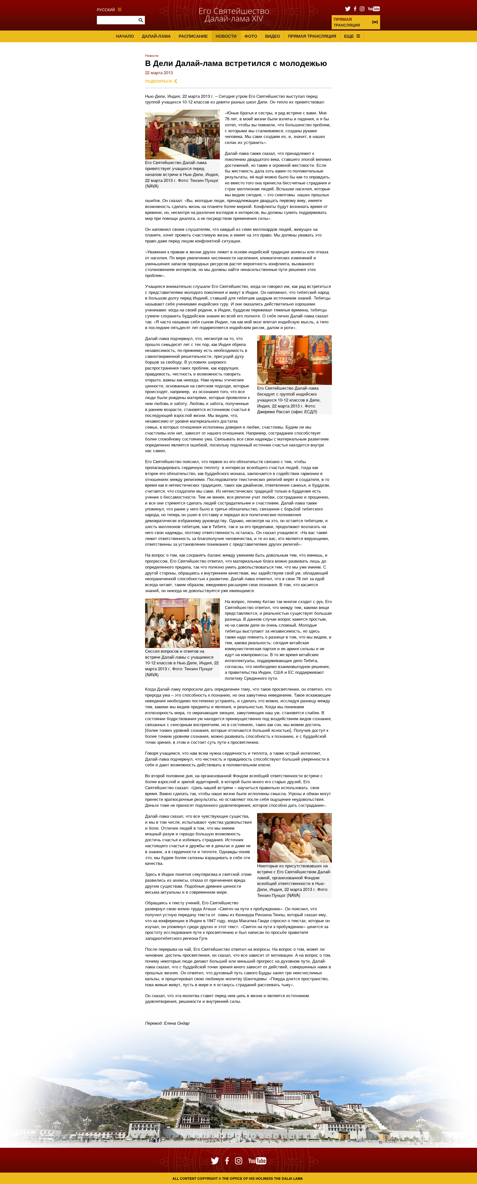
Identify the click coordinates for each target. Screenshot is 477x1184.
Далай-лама (156, 36)
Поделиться (158, 81)
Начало (125, 36)
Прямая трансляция (312, 36)
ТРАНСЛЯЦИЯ (347, 22)
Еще (349, 36)
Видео (272, 36)
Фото (250, 36)
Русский (106, 9)
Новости (226, 36)
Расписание (193, 36)
